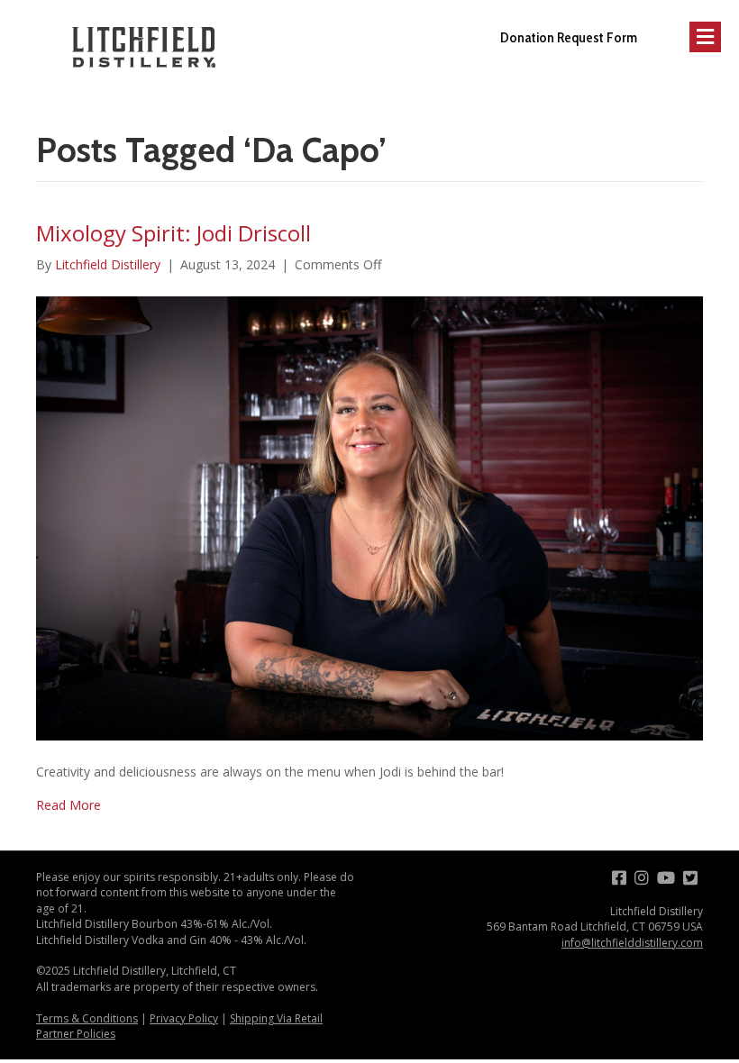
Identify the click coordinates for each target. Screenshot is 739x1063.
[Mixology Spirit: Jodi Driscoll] (369, 517)
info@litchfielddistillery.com (632, 942)
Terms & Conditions (87, 1018)
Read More (68, 804)
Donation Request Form (568, 37)
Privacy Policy (184, 1018)
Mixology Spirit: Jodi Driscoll (173, 233)
